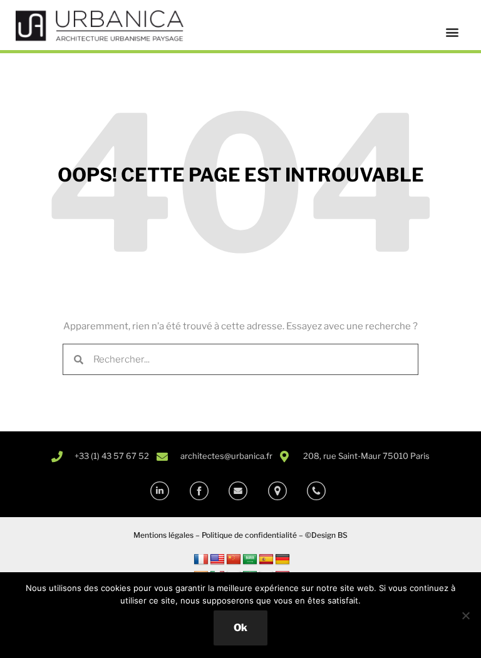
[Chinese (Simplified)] (233, 559)
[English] (217, 559)
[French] (201, 559)
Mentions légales (163, 535)
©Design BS (326, 535)
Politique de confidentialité (249, 535)
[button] (452, 32)
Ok (240, 628)
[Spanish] (266, 559)
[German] (282, 559)
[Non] (465, 615)
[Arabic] (249, 559)
